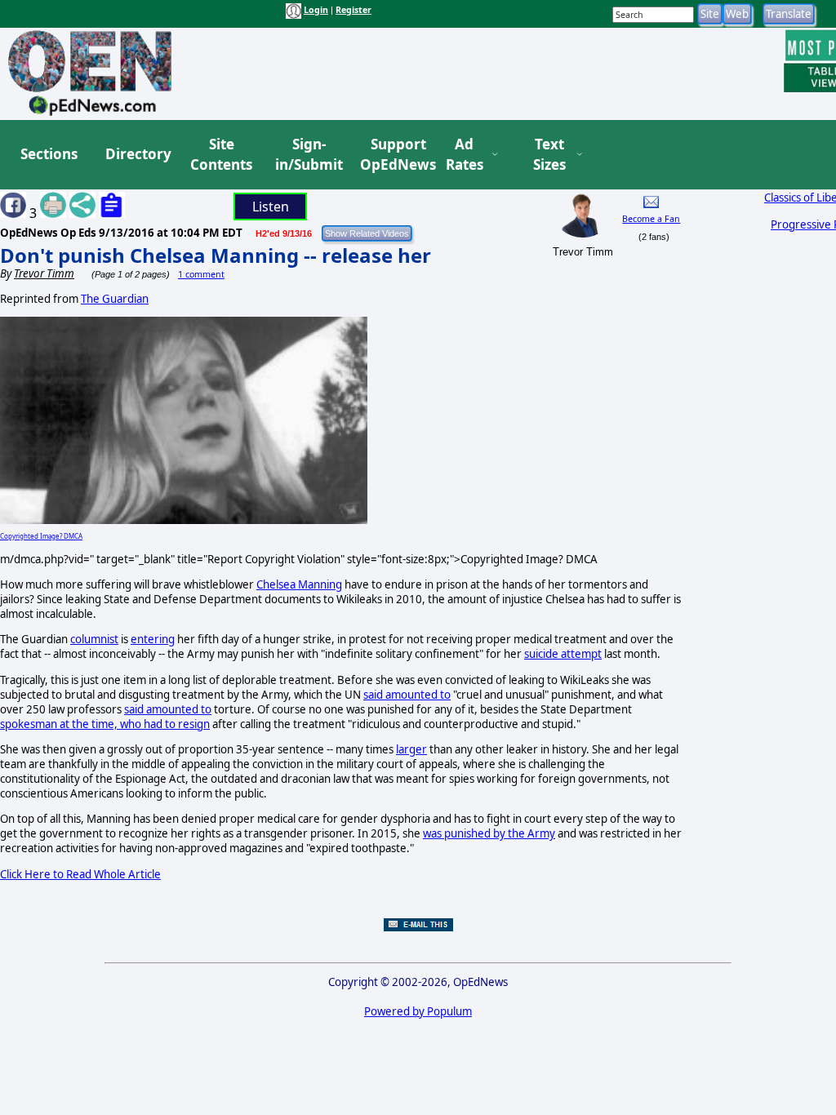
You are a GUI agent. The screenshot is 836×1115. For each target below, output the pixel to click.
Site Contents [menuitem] (221, 155)
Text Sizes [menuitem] (549, 155)
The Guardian (115, 298)
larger (411, 749)
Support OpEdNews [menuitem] (392, 155)
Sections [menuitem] (49, 153)
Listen (270, 206)
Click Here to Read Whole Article (80, 874)
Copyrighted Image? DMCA (41, 535)
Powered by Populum (418, 1011)
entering (153, 639)
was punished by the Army (489, 833)
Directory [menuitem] (137, 153)
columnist (94, 639)
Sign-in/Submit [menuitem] (307, 155)
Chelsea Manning (299, 584)
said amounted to (407, 694)
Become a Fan (651, 218)
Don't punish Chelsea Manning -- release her (215, 255)
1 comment (201, 274)
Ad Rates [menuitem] (464, 155)
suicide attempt (563, 653)
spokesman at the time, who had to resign (105, 724)
